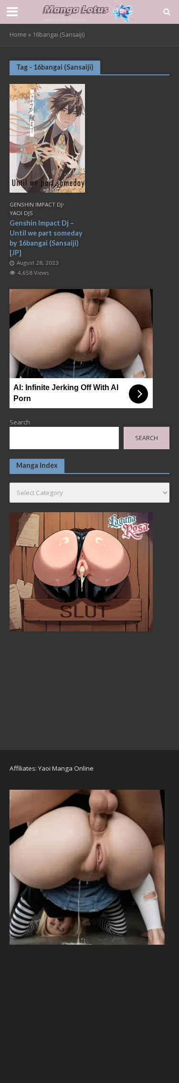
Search (20, 422)
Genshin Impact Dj (36, 204)
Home (18, 35)
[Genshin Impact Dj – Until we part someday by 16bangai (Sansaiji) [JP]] (47, 137)
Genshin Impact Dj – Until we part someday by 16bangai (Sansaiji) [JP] (46, 238)
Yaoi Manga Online (66, 768)
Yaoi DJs (21, 213)
